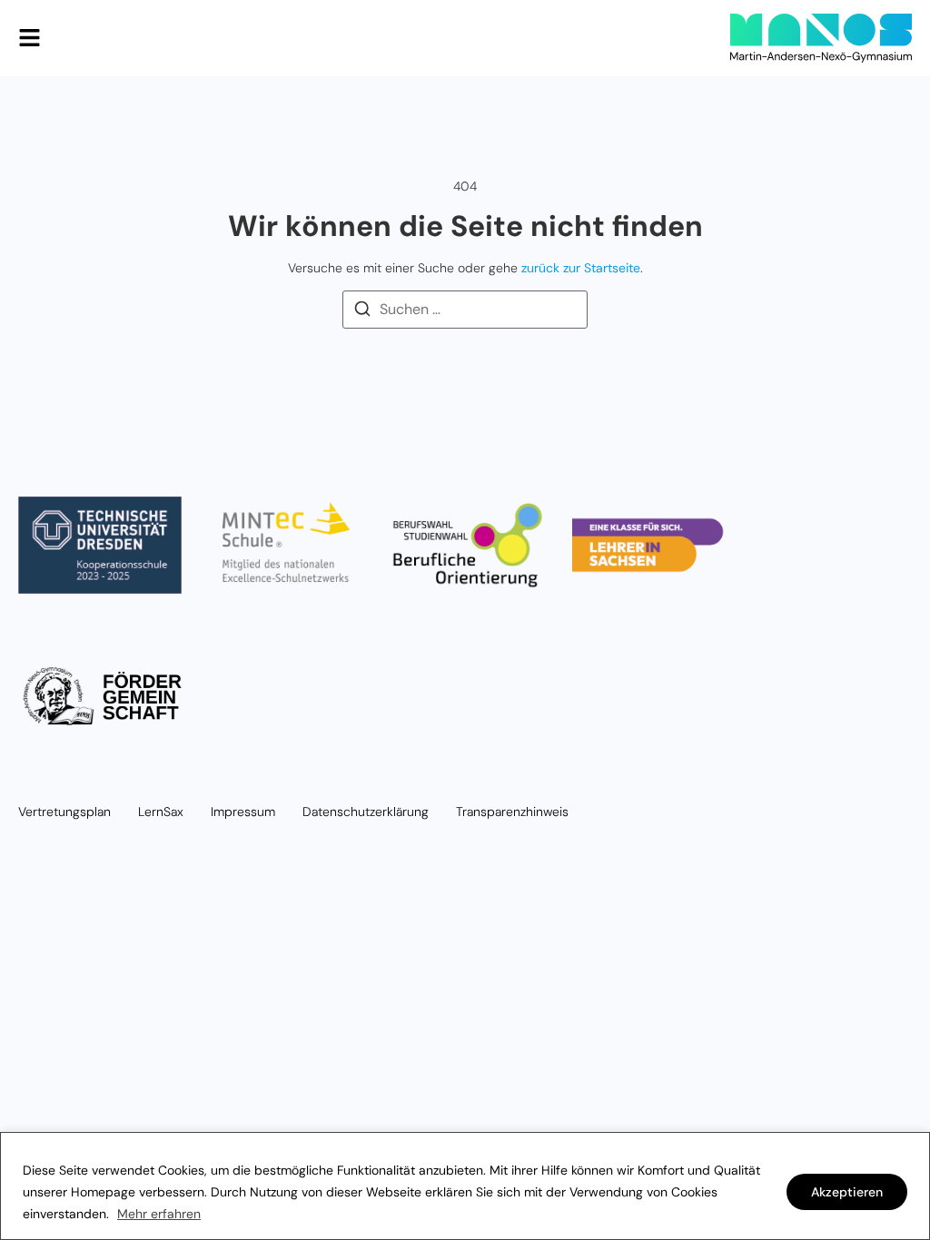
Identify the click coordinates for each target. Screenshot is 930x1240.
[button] (29, 38)
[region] (465, 1186)
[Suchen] (362, 311)
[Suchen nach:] (465, 309)
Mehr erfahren (159, 1214)
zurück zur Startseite (580, 268)
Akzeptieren (847, 1192)
